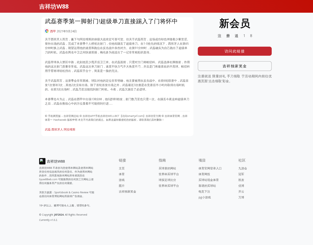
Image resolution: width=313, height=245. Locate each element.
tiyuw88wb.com (48, 179)
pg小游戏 (205, 197)
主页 (122, 168)
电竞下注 (204, 191)
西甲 (53, 31)
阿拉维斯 (69, 129)
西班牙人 (57, 129)
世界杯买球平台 (169, 174)
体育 (122, 174)
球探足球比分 (167, 180)
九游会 (242, 168)
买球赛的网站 (167, 168)
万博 (241, 197)
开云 (241, 191)
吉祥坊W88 (54, 6)
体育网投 (204, 174)
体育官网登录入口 (210, 168)
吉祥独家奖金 (235, 66)
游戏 (122, 180)
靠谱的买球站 (207, 186)
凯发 (241, 180)
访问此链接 (235, 51)
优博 (241, 186)
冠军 (241, 174)
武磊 (48, 129)
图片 (122, 186)
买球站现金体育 (209, 180)
